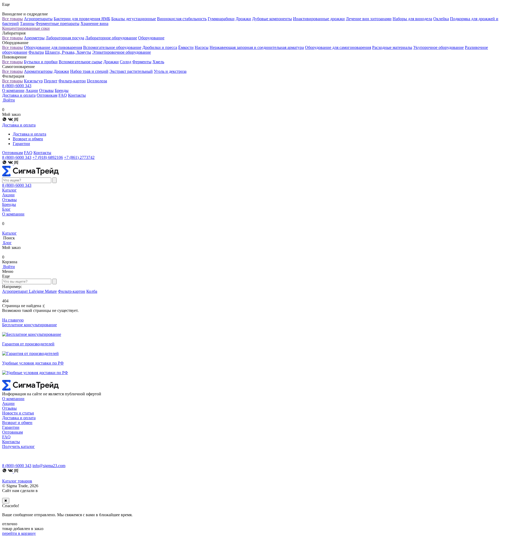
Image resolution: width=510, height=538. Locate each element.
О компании (13, 90)
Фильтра (36, 52)
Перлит (50, 81)
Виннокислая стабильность (182, 18)
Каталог (9, 190)
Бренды (62, 90)
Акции (32, 90)
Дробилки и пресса (159, 47)
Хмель (158, 62)
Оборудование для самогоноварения (338, 47)
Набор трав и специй (89, 71)
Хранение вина (94, 23)
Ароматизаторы (38, 71)
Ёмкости (186, 47)
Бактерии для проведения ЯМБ (82, 18)
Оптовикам (47, 95)
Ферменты (141, 62)
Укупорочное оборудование (438, 47)
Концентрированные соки (26, 28)
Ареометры (34, 38)
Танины (27, 23)
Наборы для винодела (412, 18)
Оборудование (151, 38)
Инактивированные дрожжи (319, 18)
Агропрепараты (38, 18)
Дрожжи (243, 18)
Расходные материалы (392, 47)
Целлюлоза (97, 81)
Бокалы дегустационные (133, 18)
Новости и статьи (18, 413)
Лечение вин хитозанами (369, 18)
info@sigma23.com (48, 465)
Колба (91, 291)
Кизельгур (33, 81)
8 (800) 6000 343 (16, 85)
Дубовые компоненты (272, 18)
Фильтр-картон (72, 81)
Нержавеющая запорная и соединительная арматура (257, 47)
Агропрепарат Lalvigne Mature (29, 291)
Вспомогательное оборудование (112, 47)
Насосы (202, 47)
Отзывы (46, 90)
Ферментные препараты (57, 23)
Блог (6, 209)
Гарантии (21, 143)
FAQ (62, 95)
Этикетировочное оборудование (121, 52)
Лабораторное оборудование (111, 38)
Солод (125, 62)
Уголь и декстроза (170, 71)
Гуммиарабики (221, 18)
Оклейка (441, 18)
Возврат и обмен (28, 139)
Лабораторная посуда (65, 38)
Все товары (12, 18)
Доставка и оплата (19, 95)
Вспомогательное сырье (80, 62)
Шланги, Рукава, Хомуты (68, 52)
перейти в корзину (19, 533)
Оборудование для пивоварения (53, 47)
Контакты (77, 95)
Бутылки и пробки (41, 62)
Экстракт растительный (131, 71)
